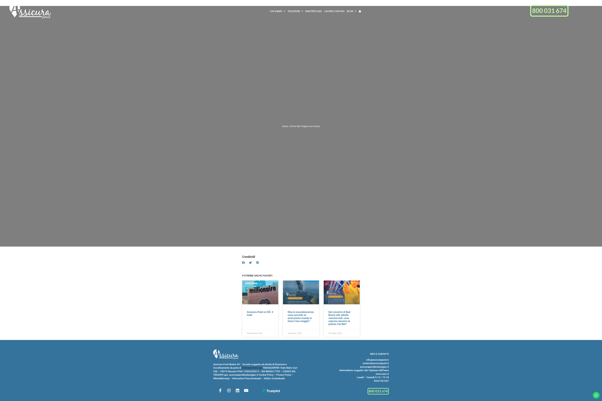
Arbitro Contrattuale (274, 378)
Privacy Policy (283, 374)
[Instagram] (229, 390)
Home (285, 126)
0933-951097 (381, 381)
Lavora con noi (334, 11)
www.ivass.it (382, 374)
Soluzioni (294, 11)
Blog (350, 11)
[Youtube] (246, 390)
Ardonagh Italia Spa (252, 367)
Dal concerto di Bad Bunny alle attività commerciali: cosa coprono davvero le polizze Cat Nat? (339, 318)
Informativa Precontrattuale (246, 378)
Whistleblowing (221, 378)
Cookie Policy (266, 374)
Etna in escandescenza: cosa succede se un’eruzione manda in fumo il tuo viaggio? (301, 317)
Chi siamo (276, 11)
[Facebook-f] (220, 390)
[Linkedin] (237, 390)
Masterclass (313, 11)
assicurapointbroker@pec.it (243, 374)
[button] (243, 262)
